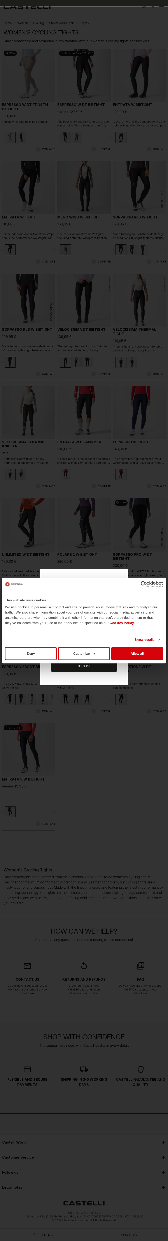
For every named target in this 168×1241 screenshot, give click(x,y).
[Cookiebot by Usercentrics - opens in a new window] (144, 584)
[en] (27, 7)
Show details (144, 639)
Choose (84, 666)
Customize (81, 653)
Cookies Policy (122, 622)
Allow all (137, 653)
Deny (31, 653)
